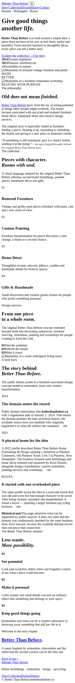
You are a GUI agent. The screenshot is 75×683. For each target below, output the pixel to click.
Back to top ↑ (10, 658)
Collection (14, 7)
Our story (39, 55)
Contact (45, 7)
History (35, 7)
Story (5, 7)
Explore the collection (17, 55)
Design (25, 7)
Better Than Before (14, 105)
